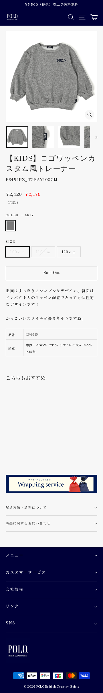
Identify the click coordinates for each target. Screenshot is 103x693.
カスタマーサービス (26, 572)
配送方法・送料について (26, 507)
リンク (12, 606)
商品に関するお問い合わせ (28, 523)
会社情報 (15, 589)
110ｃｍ (43, 251)
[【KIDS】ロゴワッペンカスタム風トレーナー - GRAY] (9, 452)
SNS (10, 623)
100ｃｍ (17, 251)
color (20, 215)
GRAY (10, 226)
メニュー (15, 555)
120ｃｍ (69, 251)
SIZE (10, 241)
